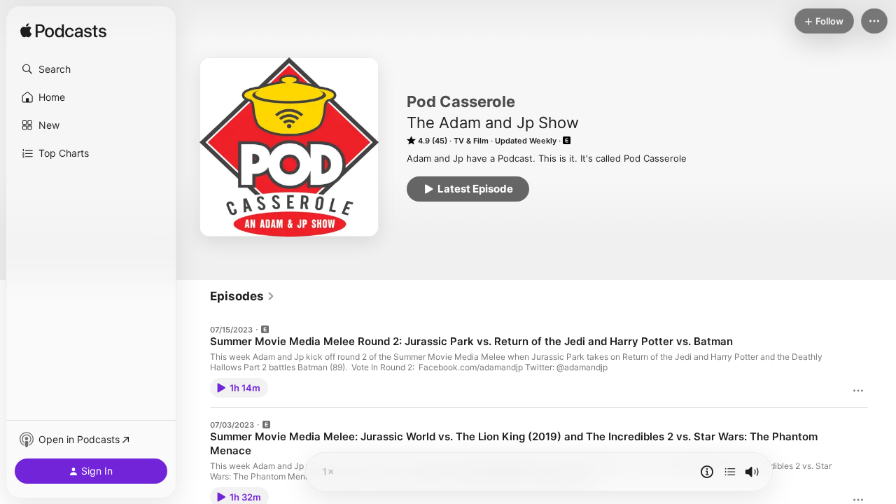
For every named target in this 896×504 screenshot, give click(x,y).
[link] (242, 296)
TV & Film (471, 141)
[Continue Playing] (730, 472)
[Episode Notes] (707, 472)
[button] (91, 69)
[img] (63, 31)
